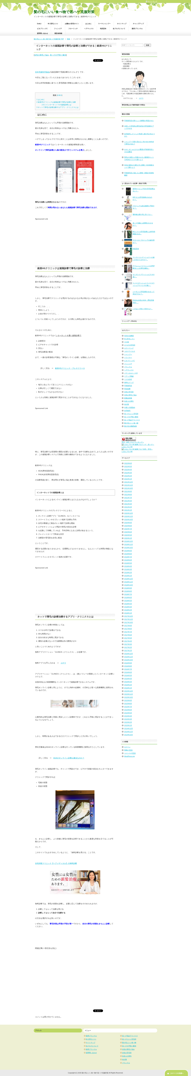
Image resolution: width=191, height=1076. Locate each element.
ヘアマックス (89, 29)
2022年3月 (128, 473)
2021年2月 (128, 507)
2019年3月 (128, 569)
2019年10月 (128, 548)
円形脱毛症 (128, 386)
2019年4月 (128, 566)
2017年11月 (128, 619)
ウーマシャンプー (104, 24)
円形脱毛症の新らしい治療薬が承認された (139, 121)
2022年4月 (128, 470)
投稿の (128, 750)
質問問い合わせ (42, 33)
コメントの (130, 753)
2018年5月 (128, 601)
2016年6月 (128, 672)
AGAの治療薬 (129, 336)
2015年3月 (128, 719)
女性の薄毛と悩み (41, 55)
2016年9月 (128, 663)
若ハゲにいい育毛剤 (131, 414)
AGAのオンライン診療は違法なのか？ (68, 758)
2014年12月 (128, 728)
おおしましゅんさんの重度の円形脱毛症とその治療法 (139, 151)
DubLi (39, 24)
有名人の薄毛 (129, 401)
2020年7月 (128, 529)
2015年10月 (128, 697)
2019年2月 (128, 572)
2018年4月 (128, 604)
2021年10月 (128, 488)
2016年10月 (128, 660)
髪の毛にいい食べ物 (131, 423)
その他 (126, 342)
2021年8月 (128, 494)
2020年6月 (128, 532)
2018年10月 (128, 585)
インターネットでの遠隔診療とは (56, 105)
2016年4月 (128, 679)
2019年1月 (128, 576)
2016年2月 (128, 685)
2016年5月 (128, 675)
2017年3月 (128, 644)
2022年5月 (128, 466)
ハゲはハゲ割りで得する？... (143, 309)
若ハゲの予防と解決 (58, 55)
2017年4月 (128, 641)
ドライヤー (128, 357)
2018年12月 (128, 579)
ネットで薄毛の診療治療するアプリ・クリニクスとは (57, 107)
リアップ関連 (129, 376)
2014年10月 (128, 735)
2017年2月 (128, 647)
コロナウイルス (129, 351)
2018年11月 (128, 582)
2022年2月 (128, 476)
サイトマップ (121, 24)
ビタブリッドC (42, 29)
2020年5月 (128, 535)
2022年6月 (128, 463)
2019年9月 (128, 551)
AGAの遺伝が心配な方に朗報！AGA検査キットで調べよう (139, 166)
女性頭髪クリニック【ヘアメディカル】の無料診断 (56, 863)
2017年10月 (128, 622)
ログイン (127, 747)
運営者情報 (58, 33)
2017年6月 (128, 635)
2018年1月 (128, 613)
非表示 (59, 95)
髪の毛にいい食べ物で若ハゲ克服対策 (64, 12)
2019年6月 (128, 560)
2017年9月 (128, 626)
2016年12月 (128, 654)
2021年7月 (128, 498)
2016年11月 (128, 657)
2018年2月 (128, 610)
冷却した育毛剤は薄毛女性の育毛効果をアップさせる (139, 127)
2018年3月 (128, 607)
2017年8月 (128, 629)
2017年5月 (128, 638)
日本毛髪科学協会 (42, 72)
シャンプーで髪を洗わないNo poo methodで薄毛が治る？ (139, 143)
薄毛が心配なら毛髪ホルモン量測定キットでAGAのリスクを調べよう (139, 158)
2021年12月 (128, 482)
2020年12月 (128, 513)
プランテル (128, 367)
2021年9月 (128, 491)
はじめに (88, 24)
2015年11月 (128, 694)
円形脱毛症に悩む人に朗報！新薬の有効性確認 (139, 174)
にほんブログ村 (127, 447)
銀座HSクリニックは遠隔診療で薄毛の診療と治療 (56, 102)
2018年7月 (128, 594)
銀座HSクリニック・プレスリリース (70, 368)
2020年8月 (128, 526)
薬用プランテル (137, 29)
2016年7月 (128, 669)
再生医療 (127, 389)
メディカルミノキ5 (131, 373)
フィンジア (58, 29)
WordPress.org (129, 756)
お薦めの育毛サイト (72, 24)
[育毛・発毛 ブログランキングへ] (129, 440)
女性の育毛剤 (129, 392)
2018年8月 (128, 591)
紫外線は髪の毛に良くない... (143, 214)
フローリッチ (73, 29)
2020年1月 (128, 538)
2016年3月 (128, 682)
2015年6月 (128, 710)
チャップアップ (138, 24)
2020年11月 (128, 516)
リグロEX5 (128, 379)
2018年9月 (128, 588)
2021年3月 (128, 504)
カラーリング (129, 348)
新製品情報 (128, 398)
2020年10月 (128, 519)
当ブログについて (119, 29)
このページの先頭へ (177, 1073)
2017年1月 (128, 650)
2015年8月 (128, 704)
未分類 (126, 404)
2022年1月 (128, 479)
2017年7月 (128, 632)
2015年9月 (128, 700)
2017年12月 (128, 616)
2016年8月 (128, 666)
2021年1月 (128, 510)
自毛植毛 (127, 411)
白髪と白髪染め (129, 407)
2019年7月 (128, 557)
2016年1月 (128, 688)
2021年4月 (128, 501)
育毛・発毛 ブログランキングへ (133, 442)
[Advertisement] (57, 238)
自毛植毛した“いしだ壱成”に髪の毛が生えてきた (139, 135)
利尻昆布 (103, 29)
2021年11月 (128, 485)
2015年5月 (128, 713)
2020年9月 (128, 523)
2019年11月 (128, 544)
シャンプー (128, 354)
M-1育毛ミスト (53, 24)
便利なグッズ (129, 382)
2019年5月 (128, 563)
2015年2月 (128, 722)
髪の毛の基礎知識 (130, 426)
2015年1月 (128, 725)
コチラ (63, 663)
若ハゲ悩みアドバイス (132, 420)
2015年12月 (128, 691)
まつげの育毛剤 (129, 345)
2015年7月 (128, 707)
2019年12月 (128, 541)
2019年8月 (128, 554)
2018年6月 (128, 597)
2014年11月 (128, 732)
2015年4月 (128, 716)
